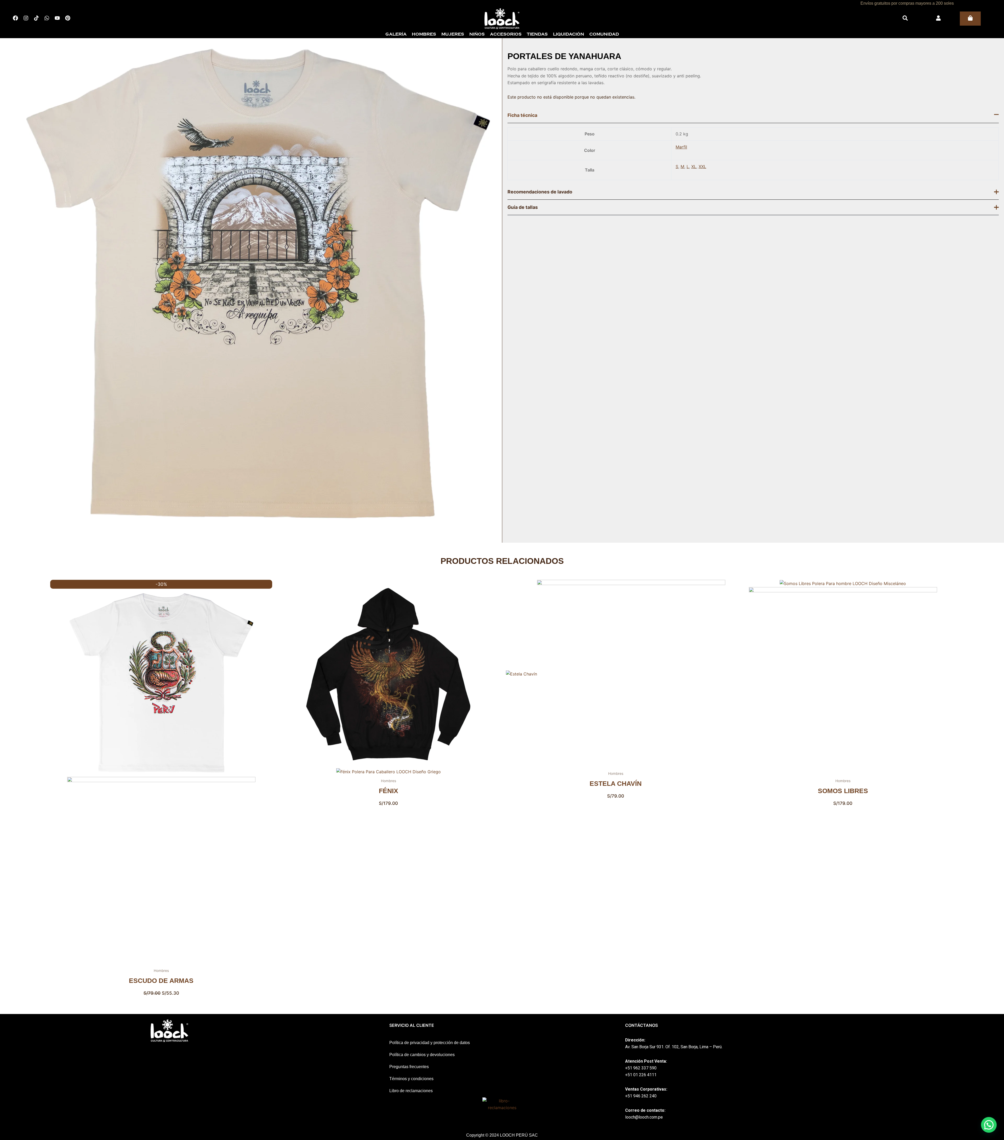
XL (693, 166)
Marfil (681, 147)
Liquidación (568, 34)
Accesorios (506, 34)
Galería (396, 34)
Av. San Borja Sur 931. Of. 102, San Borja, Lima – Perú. (673, 1046)
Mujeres (452, 34)
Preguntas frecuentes (409, 1066)
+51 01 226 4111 (641, 1074)
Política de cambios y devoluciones (422, 1054)
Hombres (424, 34)
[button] (989, 1125)
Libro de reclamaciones (411, 1091)
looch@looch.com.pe (644, 1117)
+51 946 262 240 (641, 1095)
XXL (702, 166)
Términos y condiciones (411, 1078)
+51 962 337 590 (641, 1067)
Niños (477, 34)
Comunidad (604, 34)
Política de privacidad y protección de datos (429, 1042)
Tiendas (537, 34)
